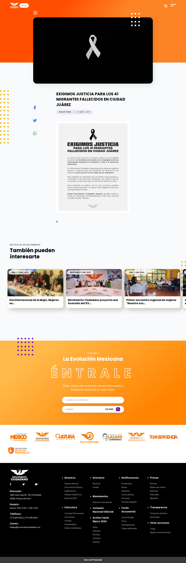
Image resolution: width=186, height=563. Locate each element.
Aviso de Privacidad (93, 560)
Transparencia (158, 507)
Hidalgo (24, 5)
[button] (183, 289)
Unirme (109, 409)
